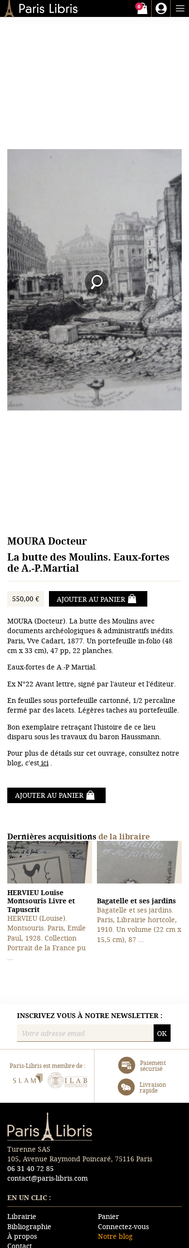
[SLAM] (27, 1081)
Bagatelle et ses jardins (136, 900)
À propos (22, 1236)
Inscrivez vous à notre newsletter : (89, 1015)
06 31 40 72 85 (30, 1168)
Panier (108, 1216)
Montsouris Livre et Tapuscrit (41, 901)
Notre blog (115, 1236)
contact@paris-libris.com (47, 1178)
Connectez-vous (123, 1226)
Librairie (21, 1216)
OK (162, 1033)
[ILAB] (67, 1081)
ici (43, 762)
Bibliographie (29, 1226)
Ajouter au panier (91, 599)
